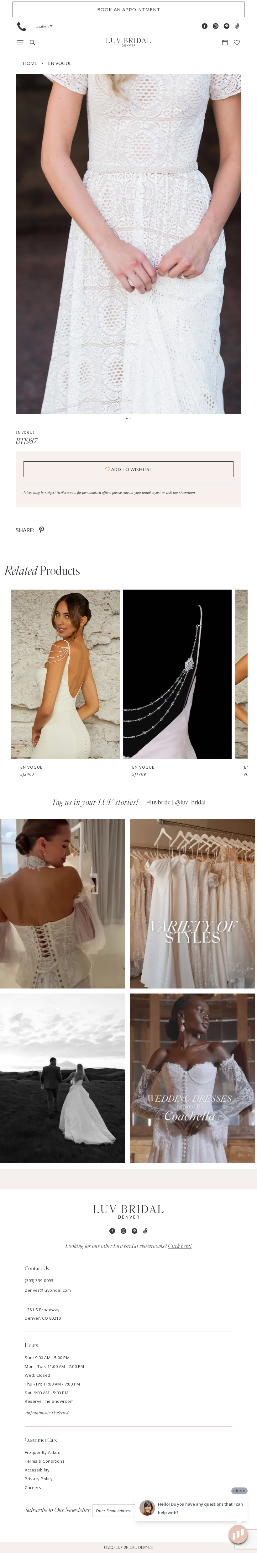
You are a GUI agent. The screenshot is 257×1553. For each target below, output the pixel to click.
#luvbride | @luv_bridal (176, 802)
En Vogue (60, 63)
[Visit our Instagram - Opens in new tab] (215, 26)
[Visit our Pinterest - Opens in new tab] (226, 26)
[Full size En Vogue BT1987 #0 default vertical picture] (128, 244)
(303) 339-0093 (39, 1280)
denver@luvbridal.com (48, 1290)
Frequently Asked (42, 1452)
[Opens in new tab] (62, 904)
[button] (44, 26)
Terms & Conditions (45, 1461)
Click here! (179, 1246)
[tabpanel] (128, 244)
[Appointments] (225, 42)
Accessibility (37, 1470)
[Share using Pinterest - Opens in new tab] (41, 530)
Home (30, 63)
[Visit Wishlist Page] (237, 42)
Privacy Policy (39, 1478)
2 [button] (130, 418)
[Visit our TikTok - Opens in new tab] (237, 26)
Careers (33, 1487)
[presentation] (65, 674)
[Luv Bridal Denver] (128, 42)
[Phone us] (22, 26)
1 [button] (127, 418)
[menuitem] (22, 26)
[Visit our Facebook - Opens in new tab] (205, 26)
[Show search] (32, 42)
